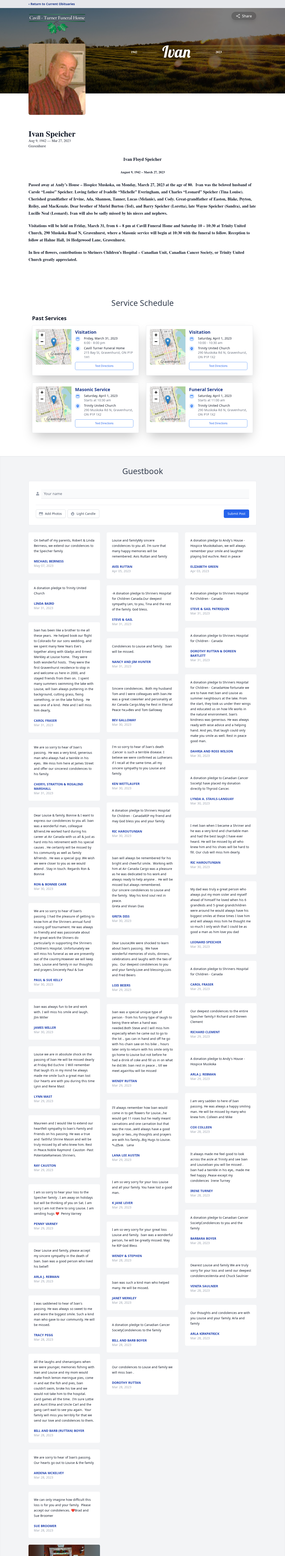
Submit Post (236, 513)
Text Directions (104, 366)
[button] (54, 342)
